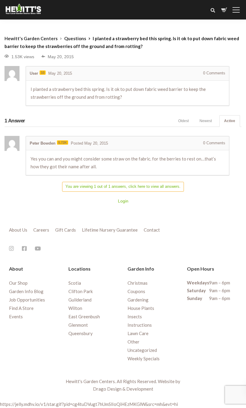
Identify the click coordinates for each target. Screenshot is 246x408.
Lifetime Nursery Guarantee (110, 229)
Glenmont (78, 325)
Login (123, 201)
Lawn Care (138, 333)
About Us (18, 229)
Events (16, 316)
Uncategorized (142, 350)
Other (134, 341)
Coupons (136, 291)
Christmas (138, 283)
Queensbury (80, 333)
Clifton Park (80, 291)
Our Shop (18, 283)
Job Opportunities (27, 299)
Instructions (140, 325)
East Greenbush (84, 316)
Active (229, 121)
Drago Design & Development (123, 389)
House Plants (141, 308)
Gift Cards (65, 229)
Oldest (183, 121)
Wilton (75, 308)
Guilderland (80, 299)
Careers (41, 229)
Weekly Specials (144, 358)
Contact (152, 229)
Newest (206, 121)
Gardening (138, 299)
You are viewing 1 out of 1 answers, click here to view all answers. (123, 186)
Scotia (74, 283)
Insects (135, 316)
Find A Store (21, 308)
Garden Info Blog (26, 291)
